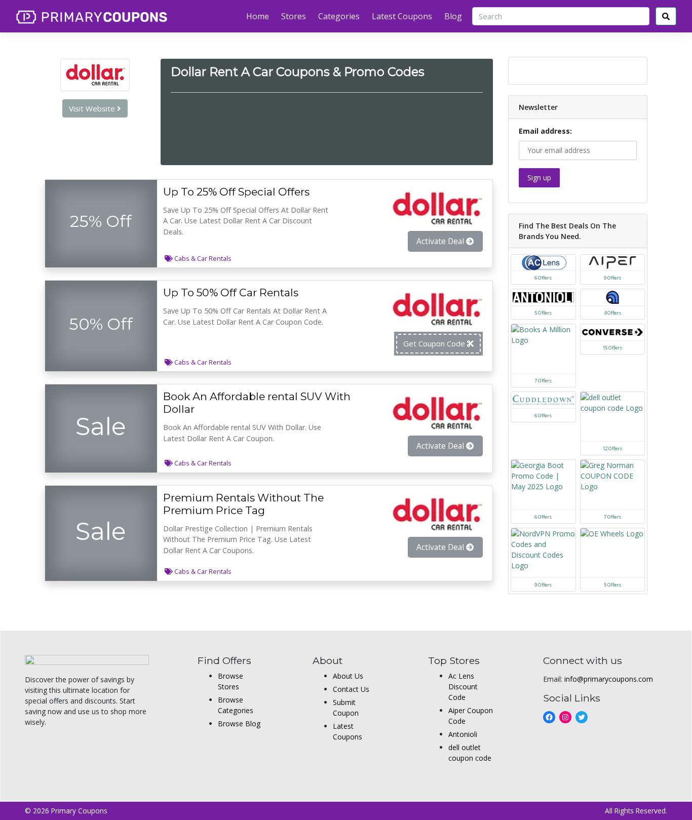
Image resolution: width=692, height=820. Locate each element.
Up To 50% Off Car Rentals (230, 292)
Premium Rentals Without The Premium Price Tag (243, 504)
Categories (339, 16)
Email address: (545, 131)
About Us (348, 676)
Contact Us (351, 689)
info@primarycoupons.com (608, 679)
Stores (293, 16)
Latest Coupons (402, 16)
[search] (666, 16)
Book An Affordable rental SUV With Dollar (257, 402)
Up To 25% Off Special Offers (236, 191)
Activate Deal (441, 241)
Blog (453, 16)
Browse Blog (239, 723)
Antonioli (462, 734)
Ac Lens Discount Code (463, 686)
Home (257, 16)
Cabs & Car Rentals (203, 258)
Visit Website (93, 108)
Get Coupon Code (435, 343)
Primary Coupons (79, 810)
